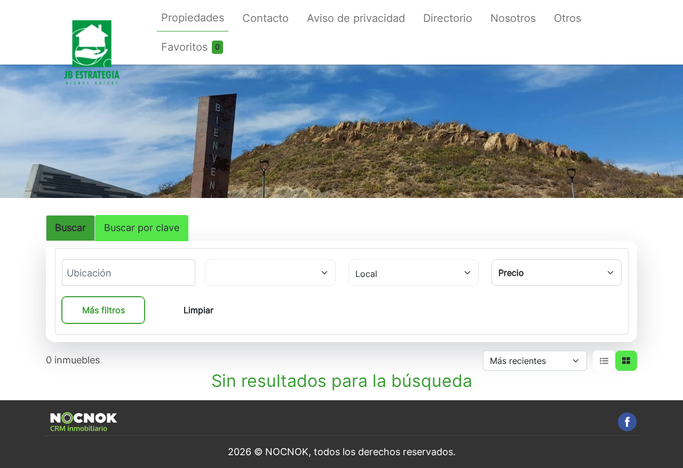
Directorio (447, 18)
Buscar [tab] (70, 227)
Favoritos (184, 47)
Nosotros (513, 18)
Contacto (265, 18)
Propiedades (192, 17)
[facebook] (627, 422)
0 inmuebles (73, 360)
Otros (567, 18)
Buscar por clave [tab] (141, 227)
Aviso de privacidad (356, 18)
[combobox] (106, 273)
